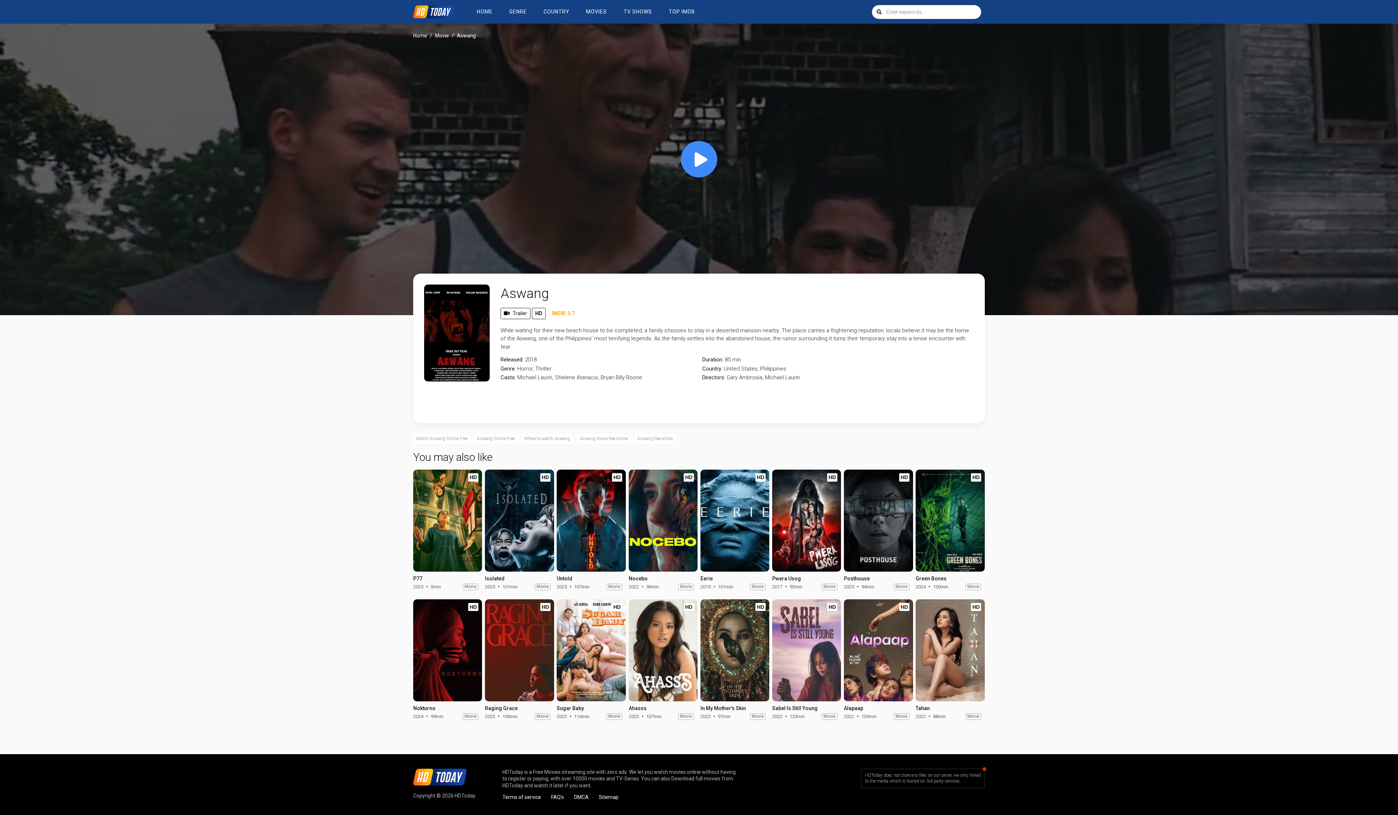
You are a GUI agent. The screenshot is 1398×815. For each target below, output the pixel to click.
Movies (596, 12)
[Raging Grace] (519, 650)
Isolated (495, 578)
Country (556, 12)
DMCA (581, 797)
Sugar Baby (570, 708)
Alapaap (853, 708)
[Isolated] (519, 521)
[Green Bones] (950, 521)
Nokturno (424, 708)
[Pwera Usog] (806, 521)
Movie (442, 36)
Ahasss (638, 708)
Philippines (773, 368)
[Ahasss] (663, 650)
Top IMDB (682, 12)
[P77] (447, 521)
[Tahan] (950, 650)
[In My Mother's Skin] (734, 650)
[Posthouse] (878, 521)
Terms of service (521, 797)
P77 (417, 578)
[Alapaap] (878, 650)
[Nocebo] (663, 521)
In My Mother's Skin (723, 708)
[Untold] (591, 521)
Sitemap (609, 797)
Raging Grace (501, 708)
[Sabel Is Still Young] (806, 650)
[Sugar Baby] (591, 650)
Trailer (520, 313)
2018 (531, 359)
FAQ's (557, 797)
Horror (525, 368)
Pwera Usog (786, 578)
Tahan (923, 708)
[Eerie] (734, 521)
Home (485, 12)
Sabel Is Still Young (795, 708)
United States (741, 368)
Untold (564, 578)
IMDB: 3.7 (563, 313)
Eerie (706, 578)
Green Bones (931, 578)
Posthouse (857, 578)
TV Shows (638, 12)
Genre (518, 12)
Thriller (543, 368)
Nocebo (638, 578)
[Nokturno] (447, 650)
